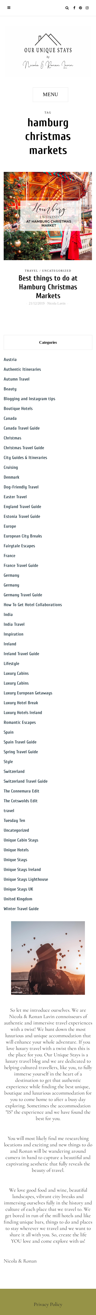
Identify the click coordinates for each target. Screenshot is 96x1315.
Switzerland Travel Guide (26, 781)
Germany (11, 575)
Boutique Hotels (18, 408)
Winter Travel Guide (21, 908)
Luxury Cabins (16, 673)
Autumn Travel (17, 379)
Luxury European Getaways (28, 693)
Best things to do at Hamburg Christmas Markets (48, 287)
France (9, 555)
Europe (10, 526)
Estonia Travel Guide (22, 516)
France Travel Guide (21, 565)
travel (31, 270)
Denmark (11, 477)
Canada (10, 418)
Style (8, 761)
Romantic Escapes (20, 722)
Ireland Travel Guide (21, 653)
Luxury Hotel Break (21, 702)
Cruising (11, 467)
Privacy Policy (48, 1304)
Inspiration (13, 634)
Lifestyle (11, 663)
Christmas (12, 438)
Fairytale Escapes (19, 546)
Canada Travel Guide (22, 428)
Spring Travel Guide (21, 751)
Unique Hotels (16, 850)
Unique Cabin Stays (21, 840)
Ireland (10, 644)
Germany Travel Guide (23, 595)
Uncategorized (56, 270)
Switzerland (14, 771)
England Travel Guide (22, 506)
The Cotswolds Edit (21, 801)
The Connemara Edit (21, 791)
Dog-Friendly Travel (21, 487)
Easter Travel (15, 496)
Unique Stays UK (18, 889)
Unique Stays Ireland (22, 869)
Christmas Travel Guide (24, 447)
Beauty (10, 389)
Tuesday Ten (14, 820)
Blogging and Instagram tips (29, 398)
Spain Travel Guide (20, 742)
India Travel (14, 624)
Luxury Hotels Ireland (23, 712)
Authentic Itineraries (22, 369)
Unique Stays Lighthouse (26, 879)
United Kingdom (18, 899)
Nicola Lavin (56, 303)
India (8, 614)
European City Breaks (23, 536)
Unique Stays (15, 859)
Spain (9, 732)
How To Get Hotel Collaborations (33, 604)
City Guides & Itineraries (25, 457)
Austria (10, 359)
